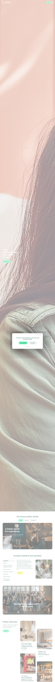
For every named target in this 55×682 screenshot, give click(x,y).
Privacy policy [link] (27, 346)
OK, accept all (23, 342)
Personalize (32, 342)
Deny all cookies (39, 334)
